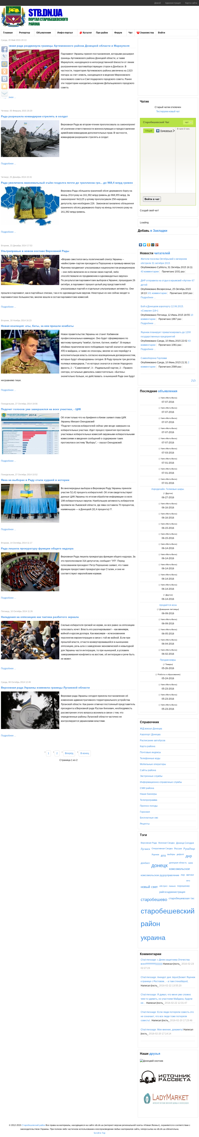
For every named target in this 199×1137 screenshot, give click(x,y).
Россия (178, 848)
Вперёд (69, 753)
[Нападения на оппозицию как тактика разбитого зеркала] (30, 658)
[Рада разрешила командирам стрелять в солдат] (30, 156)
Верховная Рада (149, 843)
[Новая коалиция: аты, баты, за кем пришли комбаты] (30, 372)
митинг (190, 875)
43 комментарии (150, 271)
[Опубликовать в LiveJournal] (4, 57)
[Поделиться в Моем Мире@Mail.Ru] (4, 64)
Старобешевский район (33, 1125)
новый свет (149, 887)
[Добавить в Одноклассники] (4, 71)
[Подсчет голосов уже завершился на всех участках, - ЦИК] (30, 453)
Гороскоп (145, 812)
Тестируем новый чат (168, 111)
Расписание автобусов (152, 740)
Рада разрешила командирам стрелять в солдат (34, 116)
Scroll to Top (99, 1133)
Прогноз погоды (149, 805)
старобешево (154, 899)
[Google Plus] (157, 244)
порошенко (183, 886)
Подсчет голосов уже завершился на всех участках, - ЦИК (41, 409)
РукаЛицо (189, 848)
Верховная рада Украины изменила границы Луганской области (45, 687)
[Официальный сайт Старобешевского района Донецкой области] (40, 16)
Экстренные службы (151, 776)
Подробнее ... (8, 163)
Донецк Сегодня (185, 843)
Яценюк (155, 854)
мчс (188, 880)
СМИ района (147, 788)
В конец (84, 753)
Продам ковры (168, 660)
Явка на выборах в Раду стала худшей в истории (35, 480)
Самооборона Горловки (154, 358)
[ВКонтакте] (141, 244)
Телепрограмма (148, 800)
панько (172, 886)
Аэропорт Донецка (150, 734)
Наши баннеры (148, 794)
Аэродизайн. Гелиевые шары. (167, 489)
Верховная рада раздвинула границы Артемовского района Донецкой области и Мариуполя (65, 45)
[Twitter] (145, 244)
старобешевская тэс (181, 898)
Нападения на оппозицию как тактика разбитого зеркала (40, 617)
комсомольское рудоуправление (160, 875)
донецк (159, 865)
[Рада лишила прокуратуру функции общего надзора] (30, 590)
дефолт (180, 854)
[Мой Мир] (153, 244)
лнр (183, 875)
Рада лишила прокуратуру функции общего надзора (37, 548)
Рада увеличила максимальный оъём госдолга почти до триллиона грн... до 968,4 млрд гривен (67, 182)
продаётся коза (168, 605)
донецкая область (178, 863)
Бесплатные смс (149, 817)
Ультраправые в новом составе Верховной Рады (35, 251)
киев (190, 863)
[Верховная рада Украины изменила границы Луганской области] (30, 728)
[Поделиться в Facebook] (4, 49)
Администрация (173, 3)
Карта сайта (191, 3)
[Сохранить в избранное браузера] (4, 86)
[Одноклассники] (149, 244)
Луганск (145, 848)
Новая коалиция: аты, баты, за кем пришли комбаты (37, 325)
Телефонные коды (150, 758)
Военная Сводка (166, 843)
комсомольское (179, 868)
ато (163, 855)
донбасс (145, 863)
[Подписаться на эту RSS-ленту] (192, 381)
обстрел (163, 886)
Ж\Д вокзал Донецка (151, 728)
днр (189, 856)
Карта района (147, 746)
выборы (171, 854)
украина (153, 937)
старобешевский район (168, 917)
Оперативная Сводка (162, 848)
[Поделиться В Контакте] (4, 79)
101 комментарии (157, 293)
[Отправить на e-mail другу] (4, 93)
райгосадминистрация (172, 891)
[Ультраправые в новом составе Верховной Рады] (30, 284)
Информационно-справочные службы (161, 782)
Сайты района (148, 770)
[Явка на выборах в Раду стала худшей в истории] (30, 522)
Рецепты (145, 823)
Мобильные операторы (153, 764)
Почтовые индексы (150, 752)
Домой (157, 3)
